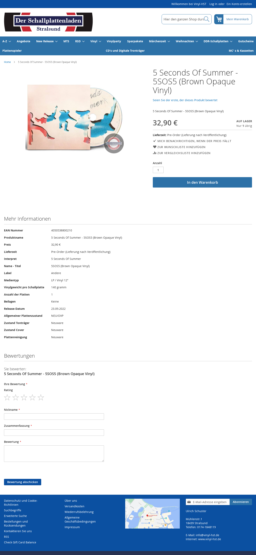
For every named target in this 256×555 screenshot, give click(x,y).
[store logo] (48, 22)
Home (7, 62)
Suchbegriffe (12, 510)
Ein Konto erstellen (239, 4)
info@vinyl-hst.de (207, 535)
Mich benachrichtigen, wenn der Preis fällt (194, 141)
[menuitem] (6, 41)
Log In (213, 4)
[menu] (128, 45)
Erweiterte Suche (15, 516)
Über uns (71, 501)
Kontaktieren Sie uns (18, 531)
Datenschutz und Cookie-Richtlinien (21, 503)
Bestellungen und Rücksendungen (16, 523)
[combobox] (187, 19)
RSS (6, 537)
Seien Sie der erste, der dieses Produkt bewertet (185, 100)
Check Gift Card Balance (20, 542)
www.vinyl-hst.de (209, 539)
